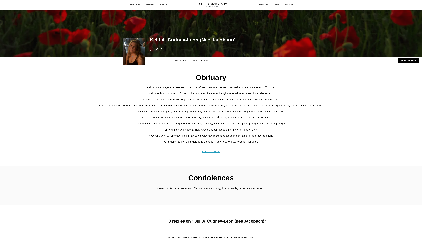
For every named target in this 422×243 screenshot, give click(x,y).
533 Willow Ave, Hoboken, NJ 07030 (215, 237)
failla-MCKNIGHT (213, 4)
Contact (289, 5)
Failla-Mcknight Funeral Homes (182, 237)
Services (150, 5)
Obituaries (135, 5)
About (276, 5)
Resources (263, 5)
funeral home (212, 6)
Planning (164, 5)
